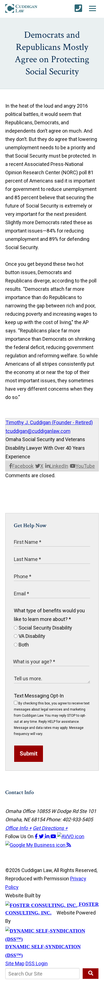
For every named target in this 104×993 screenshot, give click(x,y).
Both (23, 645)
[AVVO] (70, 836)
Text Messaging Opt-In (39, 696)
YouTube (85, 466)
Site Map (14, 963)
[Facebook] (37, 836)
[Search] (90, 973)
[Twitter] (42, 836)
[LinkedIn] (47, 836)
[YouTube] (53, 836)
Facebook (23, 466)
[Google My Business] (36, 845)
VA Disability (31, 636)
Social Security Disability (44, 628)
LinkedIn (59, 466)
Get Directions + (50, 828)
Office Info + (18, 828)
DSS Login (37, 963)
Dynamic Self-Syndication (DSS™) (43, 951)
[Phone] (78, 8)
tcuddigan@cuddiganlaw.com (38, 431)
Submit (28, 753)
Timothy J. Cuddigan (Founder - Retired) (49, 422)
